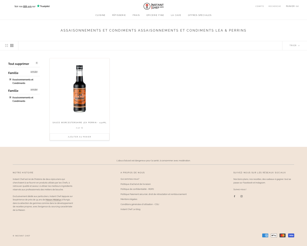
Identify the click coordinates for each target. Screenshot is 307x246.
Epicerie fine (155, 15)
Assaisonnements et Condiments (22, 81)
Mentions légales (129, 199)
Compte (260, 6)
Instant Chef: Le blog (130, 209)
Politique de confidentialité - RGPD (137, 189)
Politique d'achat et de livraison (136, 184)
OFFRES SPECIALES (200, 15)
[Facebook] (234, 196)
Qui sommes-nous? (130, 179)
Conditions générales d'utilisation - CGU (140, 204)
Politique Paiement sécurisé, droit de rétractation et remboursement (154, 194)
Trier (294, 45)
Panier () (292, 6)
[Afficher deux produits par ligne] (6, 45)
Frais (136, 15)
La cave (176, 15)
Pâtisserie (119, 15)
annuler (34, 72)
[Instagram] (241, 196)
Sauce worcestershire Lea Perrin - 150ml (80, 123)
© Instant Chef (21, 236)
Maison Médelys (53, 199)
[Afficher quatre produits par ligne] (11, 45)
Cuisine (100, 15)
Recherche (275, 6)
